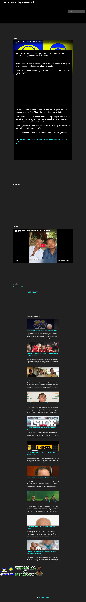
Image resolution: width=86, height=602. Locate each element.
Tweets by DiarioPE (31, 292)
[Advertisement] (20, 14)
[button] (16, 60)
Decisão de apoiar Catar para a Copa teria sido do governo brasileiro (42, 330)
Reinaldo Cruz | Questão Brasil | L (20, 2)
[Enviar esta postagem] (16, 143)
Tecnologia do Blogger (44, 597)
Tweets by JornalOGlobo (19, 286)
